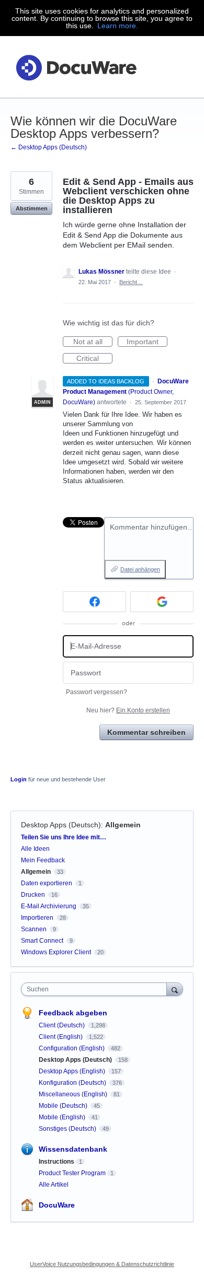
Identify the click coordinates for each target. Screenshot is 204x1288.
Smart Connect (42, 940)
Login (18, 779)
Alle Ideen (35, 848)
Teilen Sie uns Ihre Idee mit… (63, 837)
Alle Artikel (54, 1184)
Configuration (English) (72, 1048)
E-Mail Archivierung (48, 906)
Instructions (56, 1161)
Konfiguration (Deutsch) (73, 1082)
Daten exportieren (46, 883)
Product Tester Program (72, 1173)
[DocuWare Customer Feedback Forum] (75, 67)
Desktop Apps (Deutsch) (61, 825)
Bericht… (131, 282)
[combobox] (96, 989)
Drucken (33, 894)
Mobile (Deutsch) (64, 1105)
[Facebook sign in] (94, 601)
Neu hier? (128, 710)
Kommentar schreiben (146, 732)
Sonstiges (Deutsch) (68, 1128)
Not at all (92, 342)
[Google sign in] (162, 601)
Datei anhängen (140, 569)
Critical (94, 359)
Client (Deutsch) (62, 1025)
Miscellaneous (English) (74, 1094)
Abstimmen (32, 208)
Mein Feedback (43, 860)
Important (147, 342)
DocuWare (57, 1205)
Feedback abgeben (73, 1013)
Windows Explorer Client (56, 952)
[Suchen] (174, 989)
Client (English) (61, 1036)
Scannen (34, 929)
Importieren (37, 917)
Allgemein (123, 825)
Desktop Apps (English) (73, 1071)
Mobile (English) (63, 1117)
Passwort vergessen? (96, 692)
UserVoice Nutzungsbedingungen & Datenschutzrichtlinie (102, 1264)
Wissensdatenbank (73, 1149)
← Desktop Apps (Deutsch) (48, 147)
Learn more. (117, 25)
